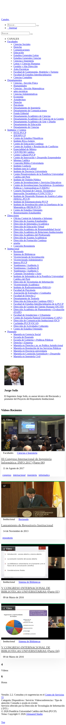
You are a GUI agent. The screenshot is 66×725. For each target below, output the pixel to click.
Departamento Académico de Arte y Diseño (35, 121)
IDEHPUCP (20, 135)
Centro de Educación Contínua (28, 143)
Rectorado (18, 251)
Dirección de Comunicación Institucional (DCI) (37, 320)
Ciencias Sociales (22, 44)
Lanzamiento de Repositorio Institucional (27, 525)
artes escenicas (21, 91)
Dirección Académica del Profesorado (32, 235)
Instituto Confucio (22, 166)
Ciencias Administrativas (25, 94)
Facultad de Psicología (24, 290)
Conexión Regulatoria (24, 246)
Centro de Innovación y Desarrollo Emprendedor (37, 157)
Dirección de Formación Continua (30, 240)
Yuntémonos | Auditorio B (26, 268)
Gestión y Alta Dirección (26, 66)
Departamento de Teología (26, 298)
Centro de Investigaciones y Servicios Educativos (37, 182)
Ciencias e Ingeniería (24, 61)
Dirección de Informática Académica (31, 224)
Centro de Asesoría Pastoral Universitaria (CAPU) (38, 317)
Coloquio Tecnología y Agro (27, 273)
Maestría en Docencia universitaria (30, 351)
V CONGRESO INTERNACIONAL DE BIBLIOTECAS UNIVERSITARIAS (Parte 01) (30, 589)
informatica (44, 475)
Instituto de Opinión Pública (27, 179)
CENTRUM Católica (24, 152)
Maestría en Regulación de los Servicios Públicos (37, 348)
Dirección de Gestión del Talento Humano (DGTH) (39, 306)
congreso (6, 475)
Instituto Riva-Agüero (24, 141)
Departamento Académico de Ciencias (32, 116)
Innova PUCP (20, 262)
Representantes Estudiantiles (27, 212)
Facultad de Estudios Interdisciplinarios (32, 74)
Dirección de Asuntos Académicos (30, 237)
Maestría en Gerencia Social (27, 334)
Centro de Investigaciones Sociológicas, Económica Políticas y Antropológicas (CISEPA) (39, 186)
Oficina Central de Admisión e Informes (33, 218)
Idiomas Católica (22, 160)
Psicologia (18, 105)
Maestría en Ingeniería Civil (27, 356)
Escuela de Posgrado (24, 337)
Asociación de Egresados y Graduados (32, 293)
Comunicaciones (22, 49)
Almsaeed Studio (34, 714)
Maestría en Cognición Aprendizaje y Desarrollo (37, 353)
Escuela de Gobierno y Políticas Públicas (33, 340)
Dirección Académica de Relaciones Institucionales (38, 232)
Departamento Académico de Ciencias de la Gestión (39, 119)
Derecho (18, 47)
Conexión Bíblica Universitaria (29, 163)
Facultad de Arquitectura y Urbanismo (32, 315)
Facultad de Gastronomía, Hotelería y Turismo (36, 72)
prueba (17, 243)
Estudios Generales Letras (26, 55)
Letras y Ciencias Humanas (27, 63)
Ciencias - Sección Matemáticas (29, 88)
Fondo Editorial (21, 113)
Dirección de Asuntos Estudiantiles (30, 221)
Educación (19, 52)
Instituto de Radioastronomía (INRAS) (32, 287)
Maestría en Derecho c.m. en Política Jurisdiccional (38, 345)
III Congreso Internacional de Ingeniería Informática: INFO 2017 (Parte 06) (26, 460)
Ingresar (12, 28)
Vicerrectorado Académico (26, 284)
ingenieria (32, 475)
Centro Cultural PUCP (24, 154)
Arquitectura (20, 99)
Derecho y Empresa (23, 342)
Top (3, 722)
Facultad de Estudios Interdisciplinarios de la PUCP (39, 304)
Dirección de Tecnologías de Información (34, 282)
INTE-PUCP (20, 132)
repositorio (7, 538)
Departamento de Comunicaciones (30, 110)
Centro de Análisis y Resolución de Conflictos (36, 146)
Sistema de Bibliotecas (24, 254)
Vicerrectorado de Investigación (29, 257)
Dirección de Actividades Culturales (31, 326)
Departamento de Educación (27, 124)
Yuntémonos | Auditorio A (26, 265)
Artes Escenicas (21, 69)
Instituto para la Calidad (25, 168)
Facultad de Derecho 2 (24, 295)
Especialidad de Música (25, 149)
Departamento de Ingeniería (27, 108)
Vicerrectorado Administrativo (28, 259)
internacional (19, 475)
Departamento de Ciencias (26, 127)
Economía (18, 96)
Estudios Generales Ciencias (27, 58)
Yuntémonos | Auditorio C (26, 270)
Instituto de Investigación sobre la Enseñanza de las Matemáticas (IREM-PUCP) (38, 206)
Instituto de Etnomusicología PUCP (31, 201)
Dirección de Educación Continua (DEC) (34, 301)
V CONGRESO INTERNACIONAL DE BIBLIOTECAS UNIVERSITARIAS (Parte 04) (30, 649)
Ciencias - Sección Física (26, 83)
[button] (5, 19)
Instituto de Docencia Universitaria (30, 171)
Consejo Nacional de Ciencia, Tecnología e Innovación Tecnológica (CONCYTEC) (34, 192)
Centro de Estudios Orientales (28, 210)
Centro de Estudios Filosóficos (28, 138)
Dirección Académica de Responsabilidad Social (37, 229)
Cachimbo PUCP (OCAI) (26, 323)
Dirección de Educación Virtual (29, 226)
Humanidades (20, 85)
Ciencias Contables (23, 77)
